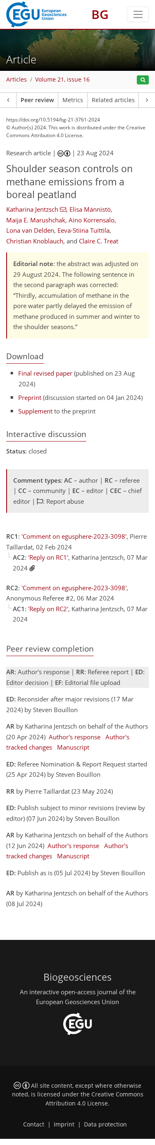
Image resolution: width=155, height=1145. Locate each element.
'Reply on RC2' (48, 609)
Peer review (37, 100)
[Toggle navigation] (138, 14)
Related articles (113, 100)
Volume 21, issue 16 (62, 79)
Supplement (35, 411)
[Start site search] (143, 80)
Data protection (105, 1124)
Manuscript (73, 747)
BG (100, 14)
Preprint (29, 397)
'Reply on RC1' (48, 557)
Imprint (64, 1124)
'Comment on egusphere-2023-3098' (73, 536)
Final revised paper (45, 373)
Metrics (72, 100)
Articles (16, 79)
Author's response (74, 737)
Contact (33, 1124)
